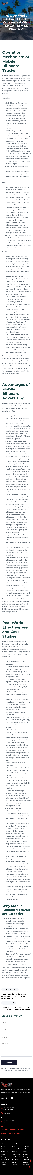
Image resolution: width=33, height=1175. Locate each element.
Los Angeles (5, 1159)
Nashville (15, 1151)
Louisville (15, 1144)
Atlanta (3, 1144)
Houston (15, 1164)
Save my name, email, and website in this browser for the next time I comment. (17, 1069)
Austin (3, 1146)
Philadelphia (27, 1159)
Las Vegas (4, 1157)
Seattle (25, 1151)
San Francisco (16, 1159)
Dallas (14, 1162)
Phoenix (25, 1144)
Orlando (4, 1162)
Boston (3, 1149)
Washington (26, 1157)
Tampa (3, 1164)
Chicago (3, 1154)
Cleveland (4, 1151)
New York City (16, 1157)
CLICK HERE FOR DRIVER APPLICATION (12, 1130)
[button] (29, 3)
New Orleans (16, 1154)
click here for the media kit (10, 1133)
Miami (14, 1146)
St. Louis (25, 1154)
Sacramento (26, 1162)
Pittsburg (26, 1146)
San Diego (26, 1164)
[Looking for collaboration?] (16, 1109)
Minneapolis (16, 1149)
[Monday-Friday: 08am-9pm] (16, 1113)
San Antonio (26, 1149)
